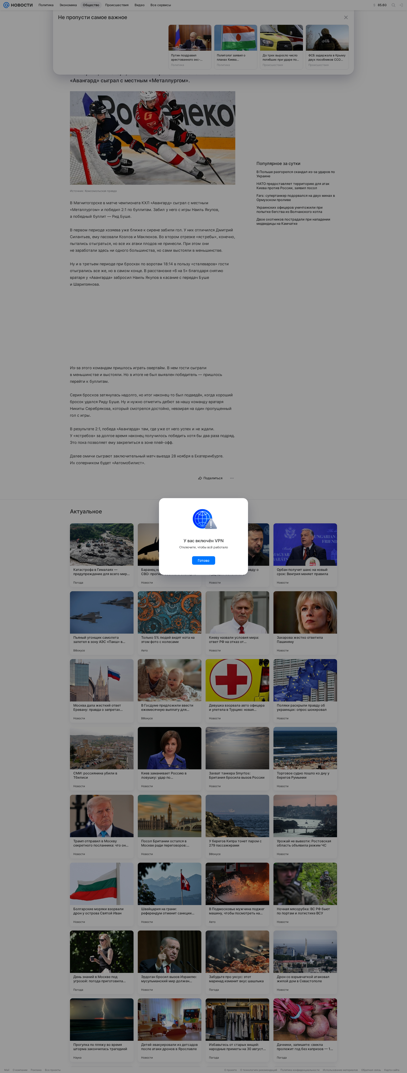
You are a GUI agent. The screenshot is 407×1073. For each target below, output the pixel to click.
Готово (203, 560)
